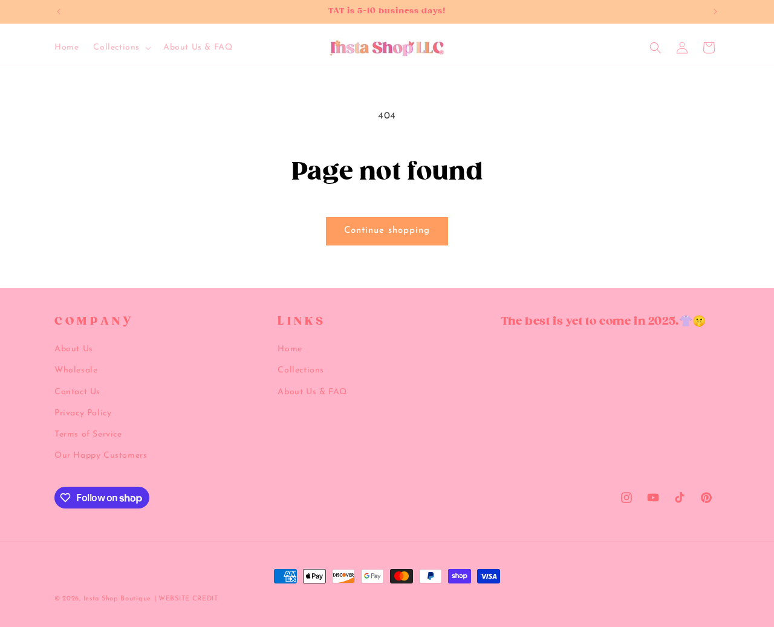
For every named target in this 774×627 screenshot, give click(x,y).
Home (290, 349)
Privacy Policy (82, 413)
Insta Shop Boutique (117, 599)
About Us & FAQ (312, 392)
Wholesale (75, 370)
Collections (301, 370)
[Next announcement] (715, 11)
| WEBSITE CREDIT (186, 599)
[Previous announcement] (58, 11)
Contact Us (77, 392)
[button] (121, 47)
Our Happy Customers (100, 455)
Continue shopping (387, 230)
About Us (73, 349)
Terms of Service (88, 434)
